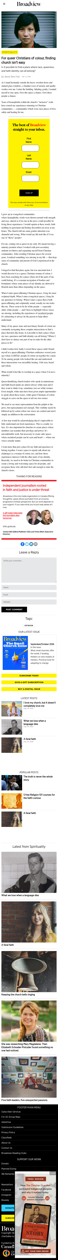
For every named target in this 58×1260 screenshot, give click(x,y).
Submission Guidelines (12, 1127)
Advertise (6, 1122)
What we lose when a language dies (35, 722)
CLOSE (52, 1173)
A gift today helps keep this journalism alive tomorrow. (12, 515)
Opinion (28, 625)
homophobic (13, 217)
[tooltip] (22, 544)
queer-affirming (18, 352)
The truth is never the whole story (38, 778)
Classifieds (6, 1137)
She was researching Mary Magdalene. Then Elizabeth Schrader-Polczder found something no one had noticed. (27, 1047)
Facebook (6, 1189)
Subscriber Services (11, 1111)
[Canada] (8, 1247)
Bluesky (5, 1200)
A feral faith (30, 738)
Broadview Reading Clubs (13, 1153)
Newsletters (7, 1184)
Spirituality (9, 52)
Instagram (6, 1195)
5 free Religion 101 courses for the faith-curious (39, 796)
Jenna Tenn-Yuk (12, 76)
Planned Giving (8, 1168)
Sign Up (29, 193)
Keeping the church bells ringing (18, 994)
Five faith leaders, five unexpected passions (24, 1100)
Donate (5, 1163)
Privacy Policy (8, 1132)
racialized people (45, 313)
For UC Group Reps (10, 1117)
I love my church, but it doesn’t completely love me (40, 704)
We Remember (8, 1174)
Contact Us (6, 1148)
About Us (6, 1142)
